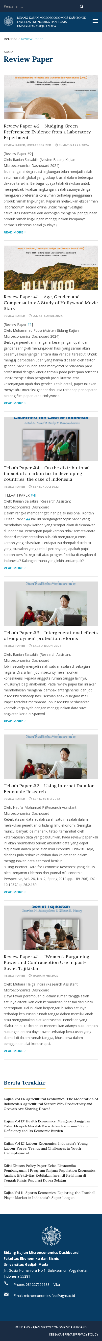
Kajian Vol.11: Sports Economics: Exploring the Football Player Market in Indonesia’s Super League (49, 1195)
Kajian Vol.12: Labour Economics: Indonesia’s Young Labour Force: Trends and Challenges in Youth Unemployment (46, 1148)
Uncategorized (39, 145)
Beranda (10, 38)
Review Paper (14, 145)
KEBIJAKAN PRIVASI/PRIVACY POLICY (73, 1334)
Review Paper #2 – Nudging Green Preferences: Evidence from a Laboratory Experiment (47, 131)
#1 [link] (29, 324)
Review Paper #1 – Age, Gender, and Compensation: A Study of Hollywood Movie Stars (51, 302)
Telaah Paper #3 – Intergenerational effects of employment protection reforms (51, 635)
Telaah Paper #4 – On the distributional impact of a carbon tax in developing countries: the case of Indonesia (47, 473)
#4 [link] (33, 495)
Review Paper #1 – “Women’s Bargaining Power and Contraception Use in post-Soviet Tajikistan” (46, 962)
